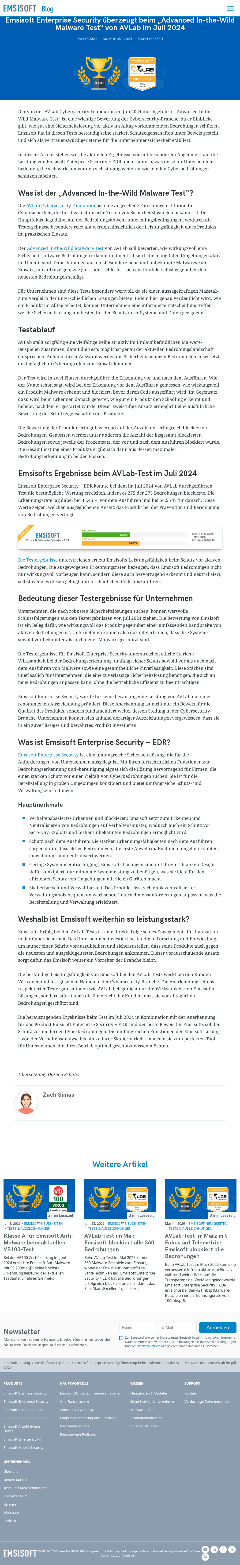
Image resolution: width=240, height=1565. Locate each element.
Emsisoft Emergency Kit (22, 1439)
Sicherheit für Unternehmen (152, 1401)
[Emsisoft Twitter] (232, 1549)
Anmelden (218, 1327)
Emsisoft (20, 8)
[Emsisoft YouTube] (205, 1549)
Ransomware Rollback (78, 1434)
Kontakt (190, 1393)
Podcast (10, 1520)
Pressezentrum (16, 1496)
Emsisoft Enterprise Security (48, 755)
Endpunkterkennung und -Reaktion (88, 1417)
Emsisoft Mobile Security (23, 1447)
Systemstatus (110, 1555)
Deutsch (128, 1555)
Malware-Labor (142, 1409)
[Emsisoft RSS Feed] (205, 1557)
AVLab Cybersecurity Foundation (61, 205)
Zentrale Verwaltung (76, 1409)
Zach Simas (87, 38)
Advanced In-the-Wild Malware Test (65, 248)
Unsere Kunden (16, 1479)
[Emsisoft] (20, 1553)
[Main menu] (230, 8)
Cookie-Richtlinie (187, 1551)
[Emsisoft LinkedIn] (214, 1549)
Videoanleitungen (144, 1426)
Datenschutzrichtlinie (151, 1346)
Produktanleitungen (146, 1417)
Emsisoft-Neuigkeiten (43, 1223)
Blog (26, 1362)
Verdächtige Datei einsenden (207, 1401)
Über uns (11, 1471)
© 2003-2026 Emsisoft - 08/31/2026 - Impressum (71, 1551)
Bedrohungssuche (74, 1426)
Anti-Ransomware (74, 1401)
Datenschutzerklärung (157, 1551)
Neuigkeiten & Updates (149, 1393)
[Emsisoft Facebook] (223, 1549)
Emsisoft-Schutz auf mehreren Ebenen (90, 1393)
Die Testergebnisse (38, 560)
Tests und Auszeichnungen (25, 1487)
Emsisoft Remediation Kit (24, 1409)
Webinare (11, 1512)
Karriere (10, 1504)
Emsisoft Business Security (25, 1393)
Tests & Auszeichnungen (29, 1228)
